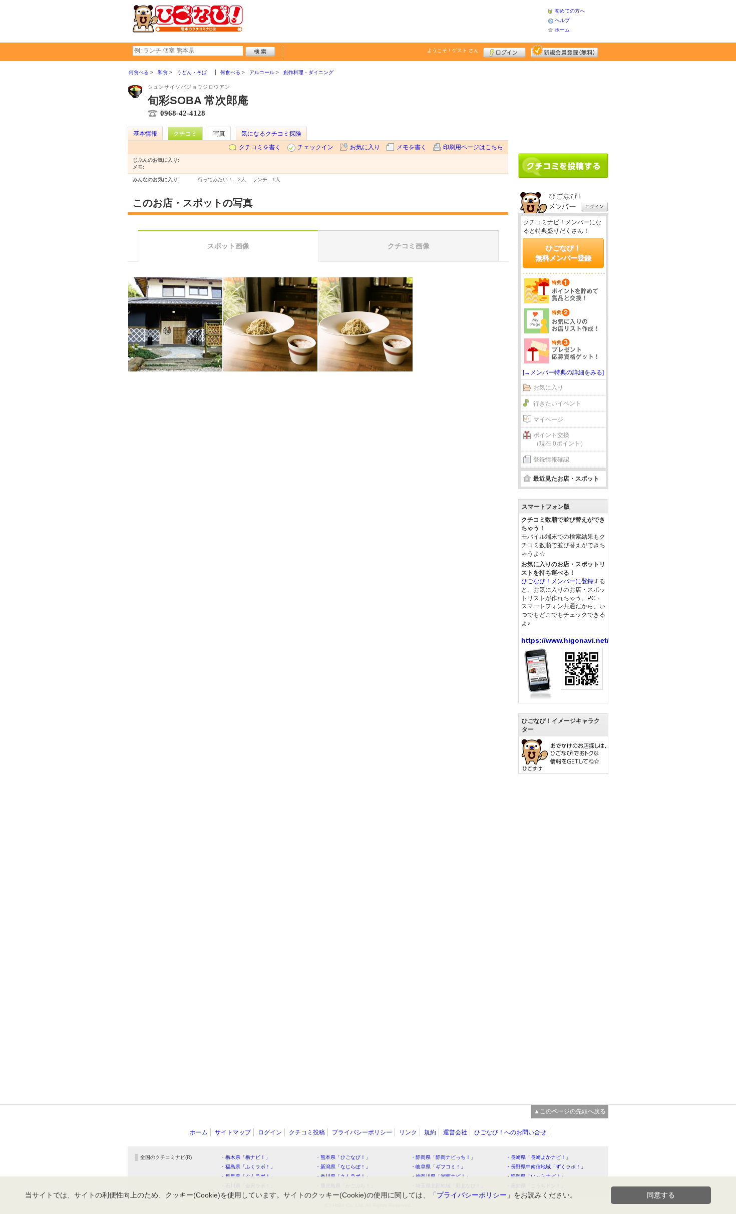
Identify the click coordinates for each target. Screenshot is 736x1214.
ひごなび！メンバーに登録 (557, 581)
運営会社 (455, 1132)
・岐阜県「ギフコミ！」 (438, 1166)
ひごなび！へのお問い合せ (510, 1132)
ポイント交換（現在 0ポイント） (559, 439)
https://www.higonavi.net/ (565, 640)
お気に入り (365, 147)
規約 (430, 1132)
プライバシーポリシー (362, 1132)
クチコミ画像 (409, 246)
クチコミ (185, 133)
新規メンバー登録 (564, 51)
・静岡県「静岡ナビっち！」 (443, 1157)
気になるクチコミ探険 (271, 133)
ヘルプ (562, 20)
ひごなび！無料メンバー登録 (563, 253)
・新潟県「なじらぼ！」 (343, 1166)
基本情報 (145, 133)
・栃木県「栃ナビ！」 (245, 1157)
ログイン (504, 51)
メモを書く (412, 147)
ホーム (562, 30)
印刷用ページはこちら (473, 147)
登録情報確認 (551, 459)
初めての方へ (570, 11)
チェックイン (315, 147)
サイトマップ (233, 1132)
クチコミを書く (260, 147)
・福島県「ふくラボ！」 (247, 1166)
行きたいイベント (557, 403)
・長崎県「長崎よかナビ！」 (538, 1157)
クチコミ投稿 (307, 1132)
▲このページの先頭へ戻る (570, 1111)
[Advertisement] (395, 20)
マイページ (548, 419)
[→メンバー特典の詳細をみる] (563, 372)
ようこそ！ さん (453, 50)
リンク (408, 1132)
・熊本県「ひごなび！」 (343, 1157)
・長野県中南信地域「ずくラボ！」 (546, 1166)
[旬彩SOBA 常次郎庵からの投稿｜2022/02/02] (175, 324)
